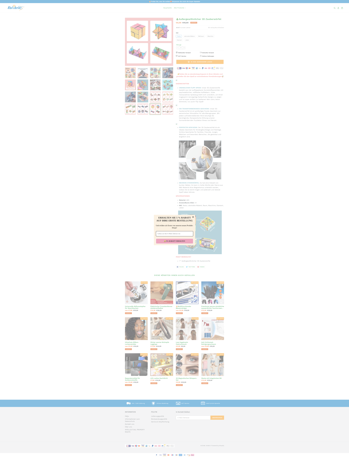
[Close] (193, 217)
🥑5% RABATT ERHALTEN (174, 241)
